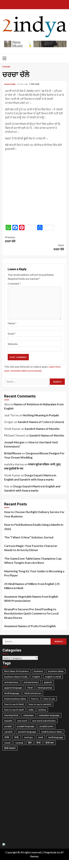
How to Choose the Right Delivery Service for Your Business (34, 514)
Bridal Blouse (12, 453)
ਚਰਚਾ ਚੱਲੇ (10, 239)
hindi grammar (45, 687)
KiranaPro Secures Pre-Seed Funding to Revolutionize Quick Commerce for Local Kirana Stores (31, 613)
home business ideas (15, 698)
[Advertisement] (34, 187)
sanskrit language (27, 731)
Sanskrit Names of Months (42, 429)
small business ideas (51, 731)
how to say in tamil (14, 709)
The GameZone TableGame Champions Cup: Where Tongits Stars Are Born (33, 561)
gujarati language (13, 687)
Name (12, 323)
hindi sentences (32, 693)
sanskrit (8, 731)
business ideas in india (15, 676)
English (36, 676)
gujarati (48, 682)
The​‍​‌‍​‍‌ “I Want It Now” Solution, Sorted (28, 537)
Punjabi (6, 67)
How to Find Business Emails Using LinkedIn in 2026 (33, 527)
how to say (49, 698)
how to (35, 698)
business (38, 671)
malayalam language (49, 715)
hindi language (11, 693)
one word (22, 720)
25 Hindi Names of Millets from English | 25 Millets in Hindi (32, 586)
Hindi (30, 687)
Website (13, 343)
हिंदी (29, 742)
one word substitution (44, 720)
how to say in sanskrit (40, 704)
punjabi (8, 726)
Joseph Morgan (14, 442)
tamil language (55, 737)
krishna (42, 709)
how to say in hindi (14, 704)
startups (28, 737)
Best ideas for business (16, 671)
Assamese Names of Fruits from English (30, 626)
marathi (8, 720)
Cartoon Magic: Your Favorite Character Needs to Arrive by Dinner (30, 548)
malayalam (28, 715)
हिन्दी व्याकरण (10, 748)
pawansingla (10, 84)
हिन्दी (39, 742)
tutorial (19, 742)
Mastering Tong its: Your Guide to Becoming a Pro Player (34, 573)
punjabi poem (46, 726)
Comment (14, 283)
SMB (6, 737)
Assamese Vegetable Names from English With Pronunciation (31, 599)
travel (7, 742)
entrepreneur (11, 682)
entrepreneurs (31, 682)
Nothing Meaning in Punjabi (41, 415)
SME (16, 737)
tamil (40, 737)
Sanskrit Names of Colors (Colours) (41, 422)
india (31, 709)
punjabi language (25, 726)
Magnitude (50, 852)
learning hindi (11, 715)
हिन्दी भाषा (50, 742)
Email (12, 333)
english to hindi (53, 676)
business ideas (56, 671)
